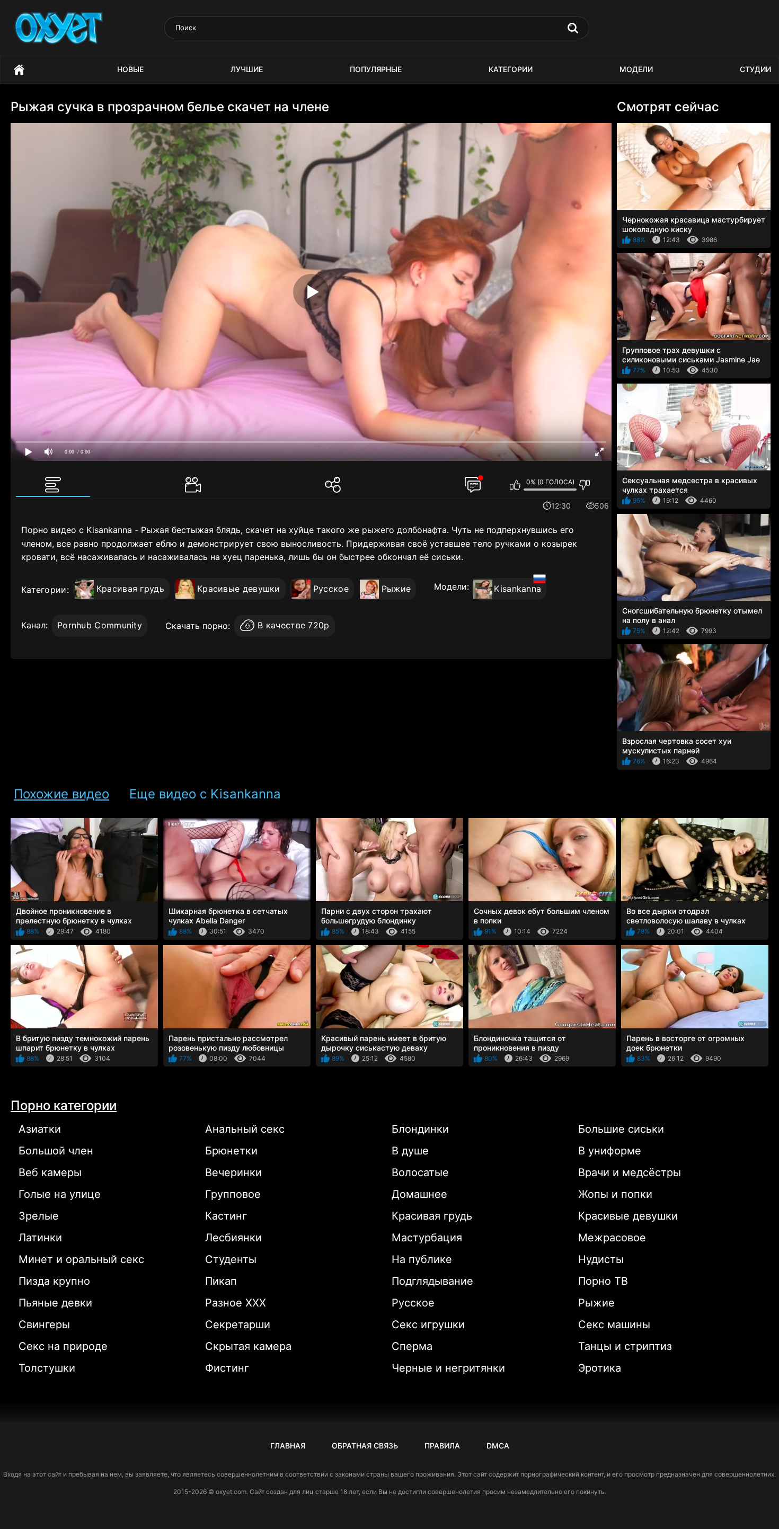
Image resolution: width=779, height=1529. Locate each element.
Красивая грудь (130, 588)
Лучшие (247, 69)
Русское (331, 588)
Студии (755, 69)
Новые (130, 69)
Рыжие (396, 588)
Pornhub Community (99, 625)
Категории (511, 69)
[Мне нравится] (515, 484)
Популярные (376, 69)
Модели (636, 69)
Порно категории (64, 1105)
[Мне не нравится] (584, 484)
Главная (19, 69)
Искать (573, 28)
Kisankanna (517, 588)
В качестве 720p (294, 625)
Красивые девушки (238, 588)
